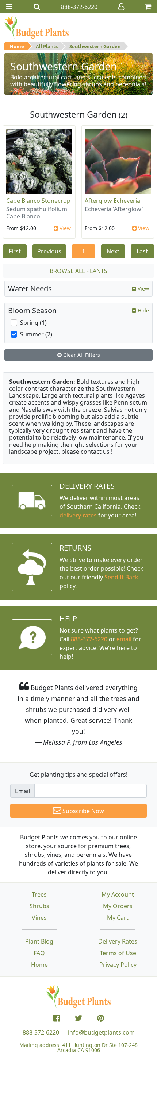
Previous (49, 251)
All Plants (47, 46)
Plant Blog (39, 941)
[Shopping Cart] (148, 7)
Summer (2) (36, 334)
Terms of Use (118, 953)
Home (17, 46)
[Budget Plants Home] (36, 27)
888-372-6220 (89, 639)
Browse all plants (78, 271)
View (64, 228)
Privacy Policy (118, 965)
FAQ (39, 953)
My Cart (118, 918)
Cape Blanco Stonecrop (38, 201)
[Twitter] (78, 1018)
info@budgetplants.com (101, 1032)
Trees (39, 894)
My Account (118, 894)
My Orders (118, 906)
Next (113, 251)
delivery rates (78, 515)
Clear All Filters (81, 354)
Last (142, 251)
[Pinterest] (101, 1018)
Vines (39, 918)
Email (22, 791)
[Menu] (9, 7)
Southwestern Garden (94, 46)
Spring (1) (33, 323)
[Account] (121, 7)
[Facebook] (57, 1018)
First (15, 251)
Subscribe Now (82, 811)
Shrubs (39, 906)
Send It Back (121, 577)
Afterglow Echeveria (112, 201)
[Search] (37, 7)
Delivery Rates (117, 941)
